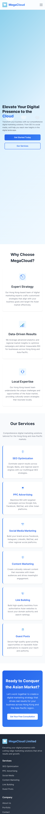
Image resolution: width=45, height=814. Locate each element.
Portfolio (6, 807)
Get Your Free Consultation (22, 716)
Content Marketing (23, 563)
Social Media (8, 775)
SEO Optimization (23, 458)
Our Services (22, 146)
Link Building (22, 600)
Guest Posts (23, 636)
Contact (6, 812)
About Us (6, 803)
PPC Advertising (22, 494)
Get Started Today (22, 137)
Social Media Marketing (22, 530)
